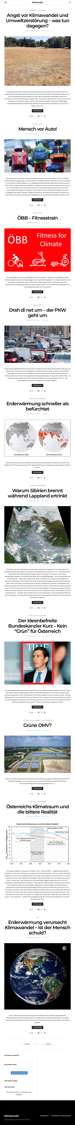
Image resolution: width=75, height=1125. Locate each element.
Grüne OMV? (37, 725)
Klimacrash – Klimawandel (37, 10)
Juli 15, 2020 (45, 636)
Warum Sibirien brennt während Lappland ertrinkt (37, 493)
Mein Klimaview (37, 124)
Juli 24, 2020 (45, 413)
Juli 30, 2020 (45, 222)
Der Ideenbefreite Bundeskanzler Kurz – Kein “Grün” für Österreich (37, 626)
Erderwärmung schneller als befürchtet (37, 406)
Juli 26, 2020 (45, 320)
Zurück (27, 1044)
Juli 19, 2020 (45, 500)
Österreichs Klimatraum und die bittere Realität (37, 809)
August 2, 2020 (45, 133)
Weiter (48, 1044)
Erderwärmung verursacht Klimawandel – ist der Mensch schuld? (37, 927)
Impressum (44, 1116)
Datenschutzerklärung (61, 1116)
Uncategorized (46, 720)
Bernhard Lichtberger (32, 30)
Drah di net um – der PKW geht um (37, 312)
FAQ (37, 917)
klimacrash (37, 2)
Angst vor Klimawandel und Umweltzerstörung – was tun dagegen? (37, 20)
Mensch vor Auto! (37, 129)
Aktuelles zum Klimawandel (37, 398)
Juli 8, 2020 (45, 937)
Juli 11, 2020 (45, 816)
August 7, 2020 (45, 30)
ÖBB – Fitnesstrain (37, 218)
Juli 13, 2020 (45, 730)
